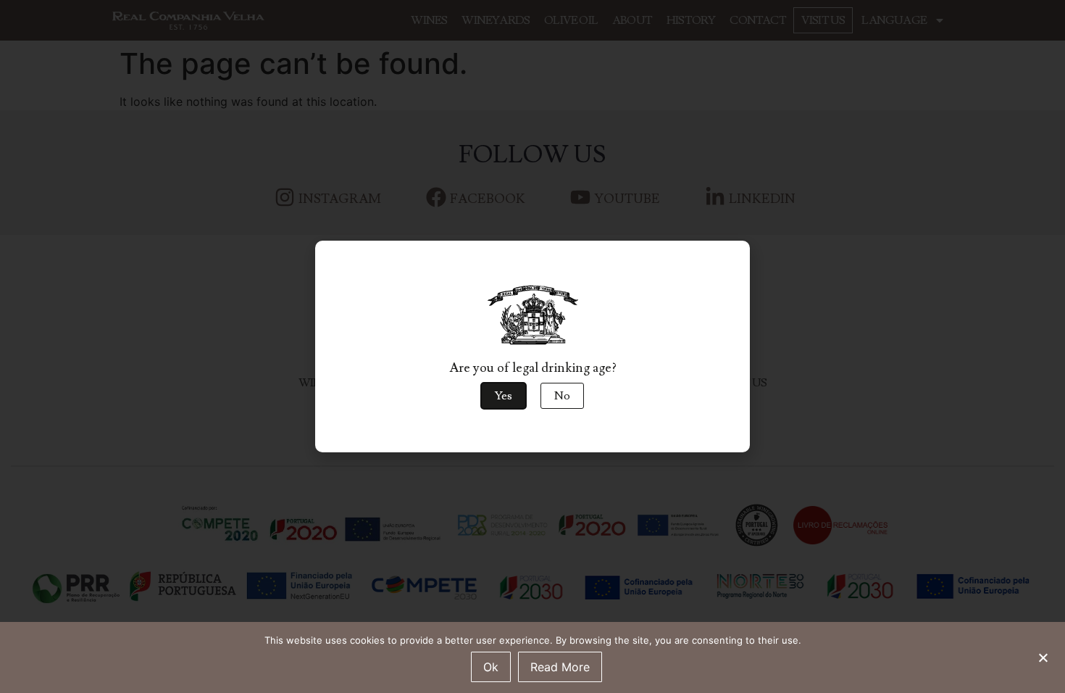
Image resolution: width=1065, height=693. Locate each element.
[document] (532, 346)
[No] (1042, 656)
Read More (560, 667)
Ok (490, 667)
